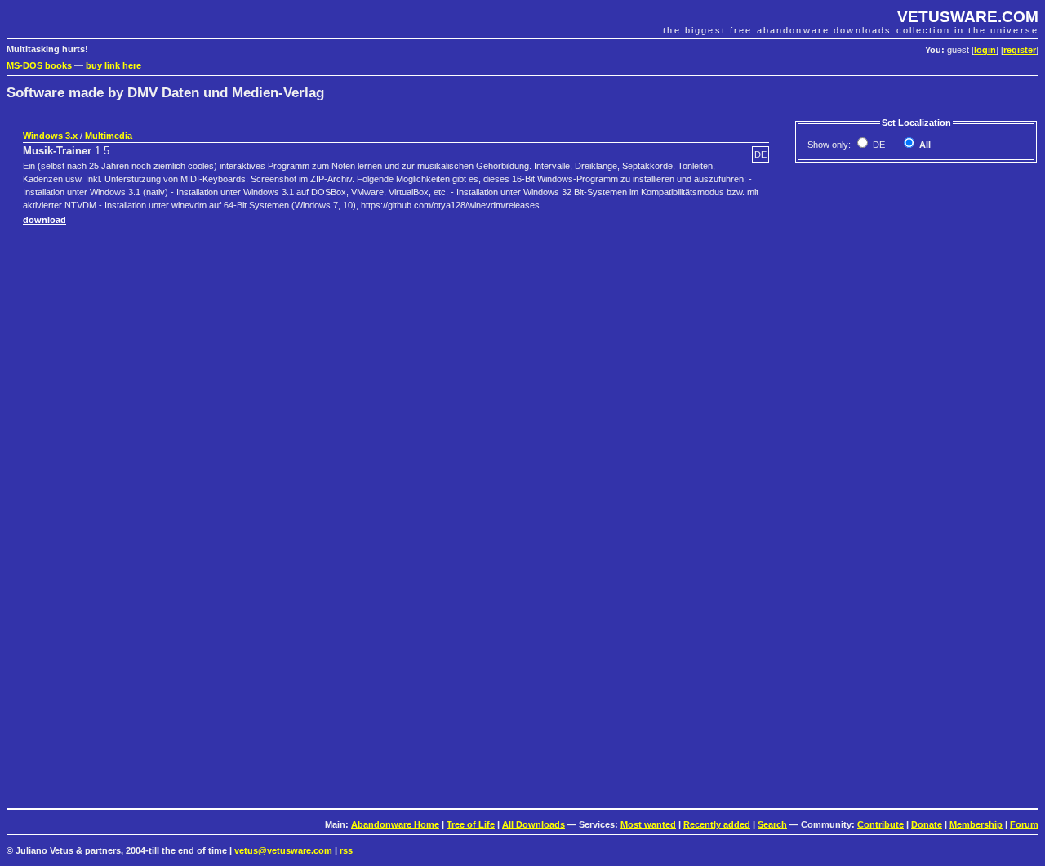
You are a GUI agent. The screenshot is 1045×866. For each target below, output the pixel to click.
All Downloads (533, 824)
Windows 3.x (50, 136)
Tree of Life (471, 824)
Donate (926, 824)
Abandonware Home (395, 824)
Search (772, 824)
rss (346, 850)
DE (877, 145)
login (985, 50)
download (44, 220)
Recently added (716, 824)
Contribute (880, 824)
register (1019, 50)
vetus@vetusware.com (283, 850)
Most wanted (648, 824)
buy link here (113, 65)
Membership (976, 824)
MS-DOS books (39, 65)
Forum (1024, 824)
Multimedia (108, 136)
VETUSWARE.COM (967, 16)
